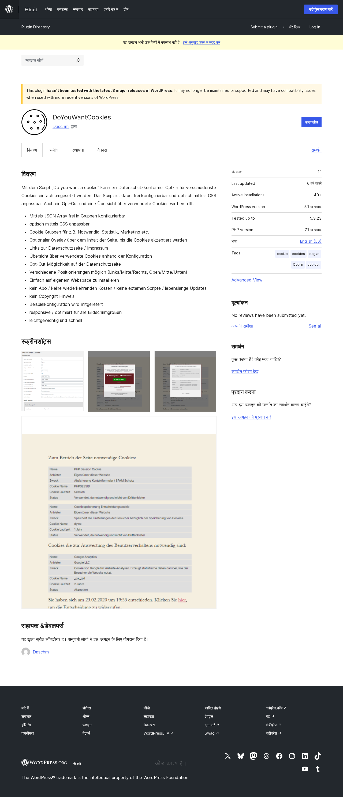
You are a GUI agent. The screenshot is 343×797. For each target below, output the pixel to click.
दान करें (212, 725)
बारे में (25, 708)
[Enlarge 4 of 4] (209, 423)
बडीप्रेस (273, 733)
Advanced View (247, 280)
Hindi (77, 763)
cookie (282, 254)
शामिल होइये (213, 708)
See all (315, 326)
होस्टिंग (26, 725)
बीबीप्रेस (274, 725)
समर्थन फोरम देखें (245, 371)
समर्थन (316, 150)
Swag (212, 733)
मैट (270, 716)
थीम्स (86, 716)
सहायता (149, 716)
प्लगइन (87, 725)
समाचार (26, 716)
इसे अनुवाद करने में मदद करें (201, 42)
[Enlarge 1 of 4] (76, 358)
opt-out (313, 264)
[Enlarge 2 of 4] (143, 358)
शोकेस (87, 708)
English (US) (311, 241)
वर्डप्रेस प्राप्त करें (321, 9)
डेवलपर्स (149, 725)
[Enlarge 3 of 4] (209, 358)
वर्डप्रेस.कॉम (276, 708)
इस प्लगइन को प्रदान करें (251, 417)
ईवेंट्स (209, 716)
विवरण (32, 150)
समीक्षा (54, 150)
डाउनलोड (311, 122)
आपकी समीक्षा (242, 326)
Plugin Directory (35, 27)
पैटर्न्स (86, 733)
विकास (101, 150)
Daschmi (61, 126)
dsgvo (314, 254)
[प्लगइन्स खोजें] (78, 60)
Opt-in (298, 264)
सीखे (147, 708)
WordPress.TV (159, 733)
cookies (298, 254)
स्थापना (78, 150)
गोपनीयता (27, 733)
